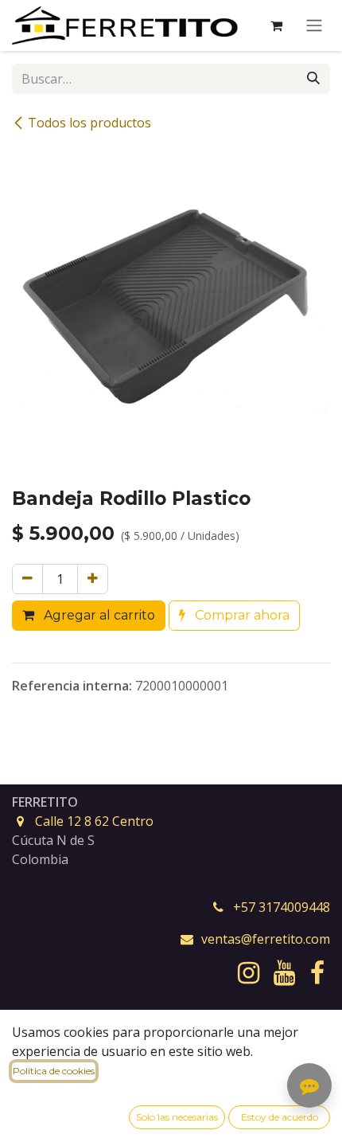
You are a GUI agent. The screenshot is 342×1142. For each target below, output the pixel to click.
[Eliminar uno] (27, 579)
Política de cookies (54, 1071)
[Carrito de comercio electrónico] (276, 25)
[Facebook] (317, 973)
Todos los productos (89, 122)
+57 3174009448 (281, 907)
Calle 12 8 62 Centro (94, 821)
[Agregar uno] (92, 579)
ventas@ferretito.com (265, 939)
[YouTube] (284, 973)
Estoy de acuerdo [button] (279, 1117)
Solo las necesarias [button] (177, 1117)
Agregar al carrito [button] (98, 615)
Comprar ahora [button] (241, 615)
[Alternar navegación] (314, 26)
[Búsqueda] (313, 79)
